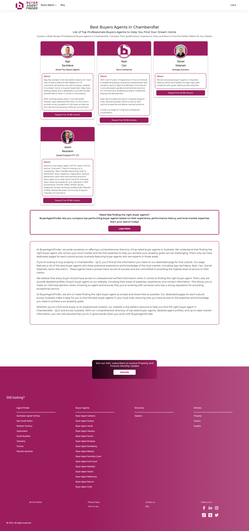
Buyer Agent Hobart (84, 471)
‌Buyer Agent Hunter (84, 426)
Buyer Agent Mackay (85, 451)
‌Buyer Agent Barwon (85, 481)
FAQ (147, 506)
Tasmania (21, 441)
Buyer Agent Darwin (84, 436)
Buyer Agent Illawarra (85, 431)
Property (198, 416)
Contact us (150, 502)
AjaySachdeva (67, 63)
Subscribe (124, 372)
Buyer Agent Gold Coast (86, 461)
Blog (63, 5)
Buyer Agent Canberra (85, 416)
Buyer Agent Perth (84, 487)
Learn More (124, 228)
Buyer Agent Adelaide (85, 466)
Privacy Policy (94, 502)
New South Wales (25, 421)
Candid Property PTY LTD (67, 155)
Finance (197, 421)
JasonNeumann (67, 149)
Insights (197, 426)
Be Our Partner (35, 502)
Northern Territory (24, 426)
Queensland (22, 431)
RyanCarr (124, 63)
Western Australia (25, 451)
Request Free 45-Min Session (67, 114)
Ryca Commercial (124, 69)
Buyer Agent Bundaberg (86, 446)
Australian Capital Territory (28, 416)
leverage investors (180, 69)
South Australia (23, 436)
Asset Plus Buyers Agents (68, 69)
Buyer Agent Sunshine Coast (88, 456)
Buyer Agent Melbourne (86, 476)
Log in (233, 5)
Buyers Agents (47, 5)
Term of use (93, 506)
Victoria (20, 446)
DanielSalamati (180, 63)
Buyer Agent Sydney (85, 421)
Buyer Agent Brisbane (85, 441)
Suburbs (138, 416)
